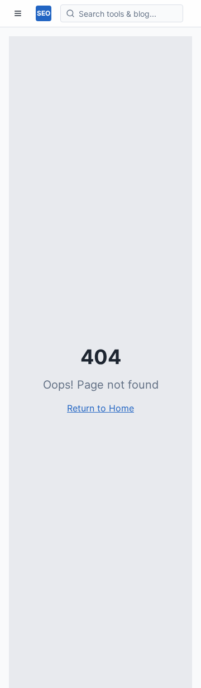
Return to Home (100, 408)
